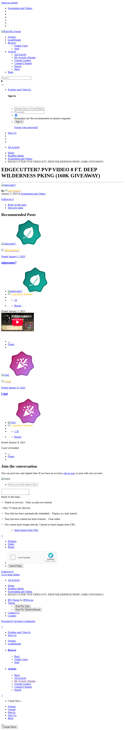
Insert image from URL (26, 530)
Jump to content (9, 2)
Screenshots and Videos (33, 193)
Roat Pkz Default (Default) (28, 609)
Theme (11, 603)
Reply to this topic (17, 204)
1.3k (16, 431)
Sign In (19, 121)
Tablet (11, 544)
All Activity (20, 54)
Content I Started (23, 63)
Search (17, 66)
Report (17, 305)
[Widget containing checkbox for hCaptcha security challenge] (32, 557)
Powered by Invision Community (18, 621)
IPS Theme (13, 600)
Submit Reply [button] (15, 566)
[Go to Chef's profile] (5, 375)
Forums (12, 37)
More (17, 69)
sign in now (69, 473)
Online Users (21, 45)
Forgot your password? (26, 127)
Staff (16, 48)
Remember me (21, 118)
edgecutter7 (9, 262)
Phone (11, 547)
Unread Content (22, 60)
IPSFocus (28, 600)
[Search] (2, 84)
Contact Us (13, 612)
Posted (13, 256)
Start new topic (15, 207)
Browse (12, 42)
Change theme (9, 727)
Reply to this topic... (11, 496)
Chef (4, 394)
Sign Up (12, 133)
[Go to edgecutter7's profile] (8, 185)
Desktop (12, 541)
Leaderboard (14, 39)
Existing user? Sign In (20, 89)
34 (15, 300)
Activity (12, 51)
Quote (11, 344)
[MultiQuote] (9, 342)
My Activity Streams (24, 57)
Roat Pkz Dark (22, 606)
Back (17, 656)
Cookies (12, 615)
